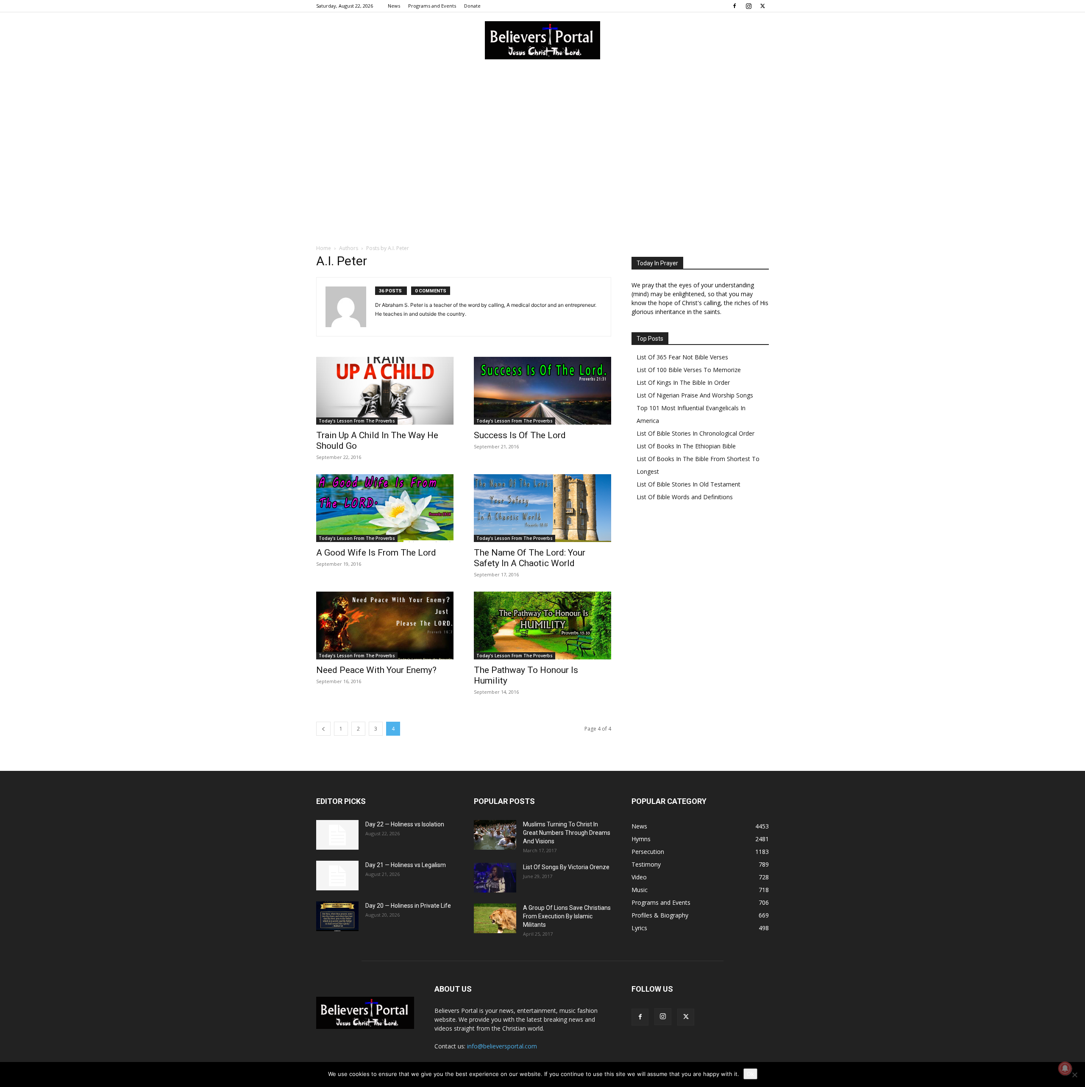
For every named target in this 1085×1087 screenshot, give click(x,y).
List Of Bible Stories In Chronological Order (695, 433)
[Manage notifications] (1065, 1068)
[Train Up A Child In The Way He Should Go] (384, 391)
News (394, 6)
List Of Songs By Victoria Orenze (566, 867)
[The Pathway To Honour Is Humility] (542, 625)
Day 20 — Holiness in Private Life (408, 905)
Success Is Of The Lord (520, 435)
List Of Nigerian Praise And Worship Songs (695, 395)
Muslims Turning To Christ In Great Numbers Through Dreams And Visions (566, 833)
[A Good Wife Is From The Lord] (384, 508)
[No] (1074, 1074)
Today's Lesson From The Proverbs (357, 421)
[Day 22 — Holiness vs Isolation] (337, 835)
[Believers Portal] (542, 40)
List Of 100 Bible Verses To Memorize (689, 370)
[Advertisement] (542, 131)
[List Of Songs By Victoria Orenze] (495, 877)
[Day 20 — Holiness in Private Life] (337, 916)
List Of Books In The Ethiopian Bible (686, 446)
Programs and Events (432, 6)
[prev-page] (323, 729)
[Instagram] (748, 6)
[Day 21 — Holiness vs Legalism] (337, 875)
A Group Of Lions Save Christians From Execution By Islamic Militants (567, 916)
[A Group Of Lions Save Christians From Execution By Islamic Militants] (495, 918)
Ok (750, 1073)
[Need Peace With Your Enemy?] (384, 625)
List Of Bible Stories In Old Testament (688, 484)
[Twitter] (762, 6)
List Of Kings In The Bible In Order (683, 382)
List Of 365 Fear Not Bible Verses (682, 357)
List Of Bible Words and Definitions (685, 497)
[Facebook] (734, 6)
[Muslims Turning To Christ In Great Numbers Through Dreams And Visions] (495, 835)
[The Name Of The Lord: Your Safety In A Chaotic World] (542, 508)
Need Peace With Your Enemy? (376, 670)
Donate (472, 6)
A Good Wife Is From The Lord (376, 553)
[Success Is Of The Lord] (542, 391)
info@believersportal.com (502, 1046)
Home (323, 248)
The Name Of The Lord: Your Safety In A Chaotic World (529, 558)
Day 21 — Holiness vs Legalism (405, 865)
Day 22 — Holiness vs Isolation (404, 824)
